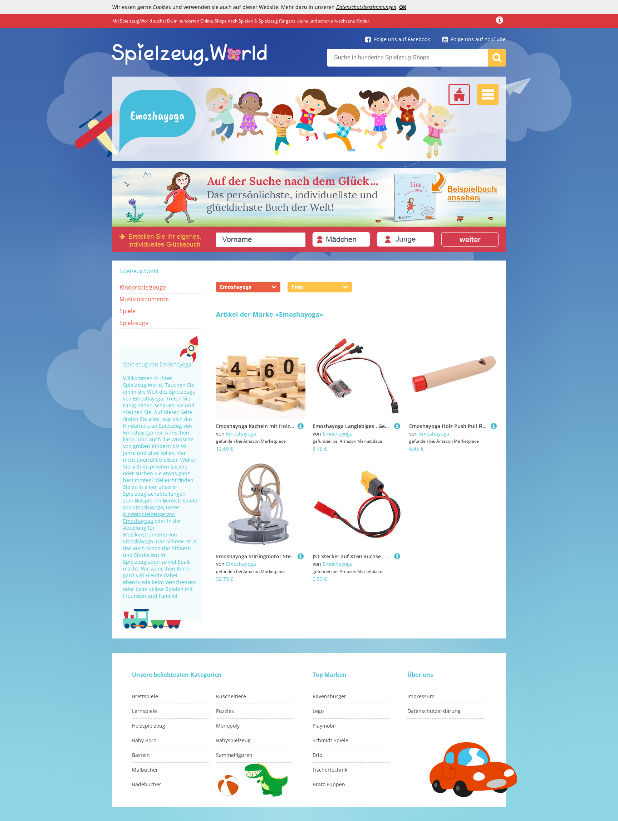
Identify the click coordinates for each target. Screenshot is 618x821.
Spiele (127, 311)
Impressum (421, 696)
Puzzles (225, 711)
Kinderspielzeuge (142, 287)
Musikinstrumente (144, 299)
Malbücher (145, 769)
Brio (317, 755)
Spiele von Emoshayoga (160, 504)
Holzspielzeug (148, 725)
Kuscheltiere (231, 696)
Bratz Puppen (329, 784)
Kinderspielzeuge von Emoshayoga (149, 517)
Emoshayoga (241, 433)
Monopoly (228, 725)
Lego (318, 711)
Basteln (141, 755)
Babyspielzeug (233, 740)
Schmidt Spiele (330, 740)
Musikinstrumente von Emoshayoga (150, 538)
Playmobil (324, 725)
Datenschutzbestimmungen (366, 7)
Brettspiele (145, 696)
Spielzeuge (133, 323)
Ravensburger (329, 696)
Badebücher (146, 784)
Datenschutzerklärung (434, 711)
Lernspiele (144, 711)
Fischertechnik (330, 769)
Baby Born (144, 740)
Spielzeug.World (138, 271)
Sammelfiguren (234, 755)
